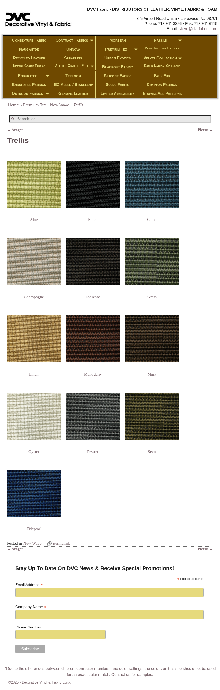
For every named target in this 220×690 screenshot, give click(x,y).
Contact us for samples (131, 674)
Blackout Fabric (117, 66)
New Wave (59, 105)
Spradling (73, 58)
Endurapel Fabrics (29, 84)
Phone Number (28, 627)
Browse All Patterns (162, 93)
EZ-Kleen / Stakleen (72, 84)
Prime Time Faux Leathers (162, 48)
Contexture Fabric (29, 40)
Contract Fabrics (72, 40)
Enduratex (27, 75)
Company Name (30, 606)
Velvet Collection (160, 58)
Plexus (205, 130)
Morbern (117, 40)
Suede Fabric (117, 84)
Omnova (73, 49)
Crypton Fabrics (162, 84)
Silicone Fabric (117, 75)
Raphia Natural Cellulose (162, 66)
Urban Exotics (117, 58)
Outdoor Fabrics (27, 93)
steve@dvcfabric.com (198, 28)
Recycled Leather (29, 58)
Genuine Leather (73, 93)
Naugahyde (29, 49)
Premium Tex (116, 49)
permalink (61, 543)
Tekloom (73, 75)
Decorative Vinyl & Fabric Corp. (46, 682)
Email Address (29, 584)
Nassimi (160, 40)
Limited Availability (118, 93)
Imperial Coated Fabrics (29, 66)
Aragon (15, 130)
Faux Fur (162, 75)
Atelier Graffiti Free (72, 66)
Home (13, 105)
